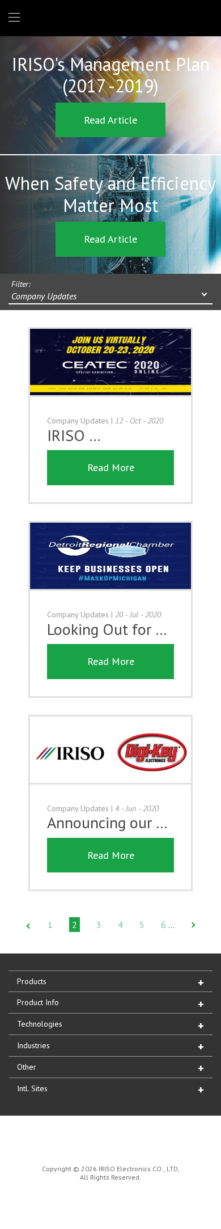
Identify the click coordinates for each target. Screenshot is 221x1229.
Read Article (110, 119)
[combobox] (110, 297)
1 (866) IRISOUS (204, 17)
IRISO (108, 17)
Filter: (21, 284)
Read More (110, 467)
